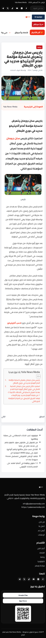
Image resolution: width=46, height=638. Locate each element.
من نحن (42, 522)
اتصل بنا (42, 526)
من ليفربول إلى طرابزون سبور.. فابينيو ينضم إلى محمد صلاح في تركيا (21, 444)
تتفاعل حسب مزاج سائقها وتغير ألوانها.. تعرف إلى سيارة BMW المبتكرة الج (22, 451)
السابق (42, 416)
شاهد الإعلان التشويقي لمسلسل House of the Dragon (21, 457)
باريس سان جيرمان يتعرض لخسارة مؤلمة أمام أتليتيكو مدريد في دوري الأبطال (24, 382)
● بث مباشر (38, 24)
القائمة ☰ (38, 17)
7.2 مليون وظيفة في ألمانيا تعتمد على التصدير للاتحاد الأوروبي (22, 464)
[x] (8, 8)
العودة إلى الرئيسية (33, 106)
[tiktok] (12, 8)
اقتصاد (42, 552)
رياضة (42, 557)
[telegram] (3, 8)
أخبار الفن (41, 548)
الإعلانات (41, 535)
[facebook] (26, 8)
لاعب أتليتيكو (14, 323)
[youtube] (17, 8)
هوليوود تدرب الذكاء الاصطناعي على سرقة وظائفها (20, 437)
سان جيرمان (13, 138)
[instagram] (22, 8)
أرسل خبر (41, 530)
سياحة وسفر (40, 565)
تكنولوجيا (41, 561)
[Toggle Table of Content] (37, 376)
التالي (3, 416)
